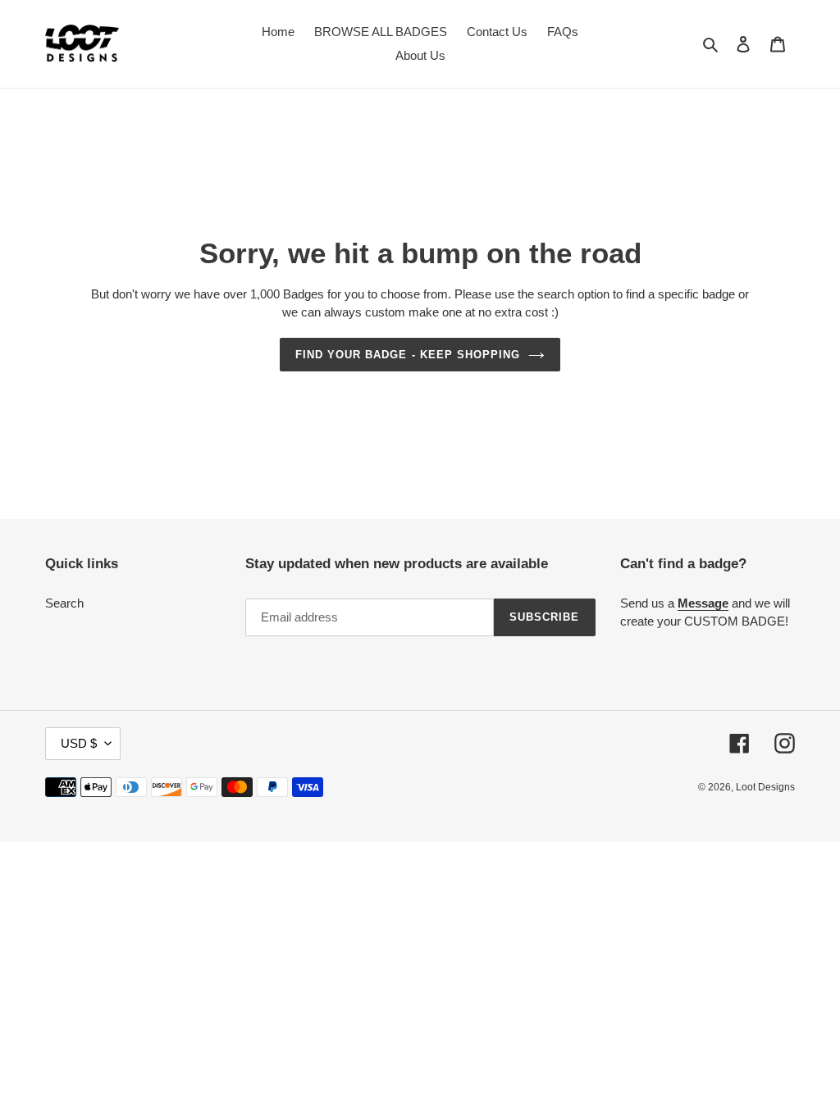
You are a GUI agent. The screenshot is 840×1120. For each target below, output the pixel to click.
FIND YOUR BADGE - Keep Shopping (407, 354)
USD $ (79, 743)
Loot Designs (765, 787)
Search (64, 603)
